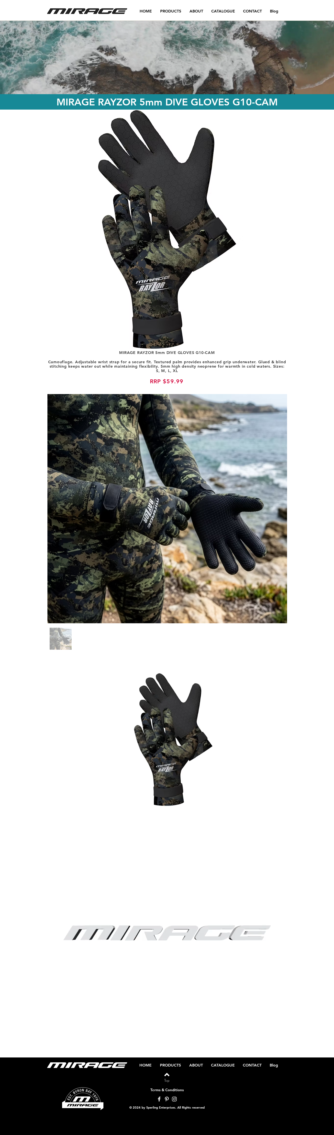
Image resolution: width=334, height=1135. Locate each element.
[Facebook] (159, 1099)
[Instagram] (174, 1099)
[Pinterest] (167, 1099)
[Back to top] (166, 1074)
